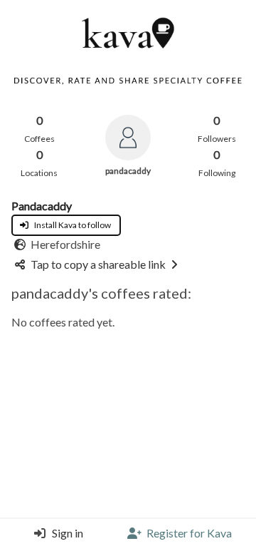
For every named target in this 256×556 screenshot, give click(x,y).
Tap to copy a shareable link (98, 264)
